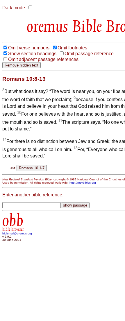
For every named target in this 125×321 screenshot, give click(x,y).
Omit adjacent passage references (43, 59)
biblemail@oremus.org (17, 233)
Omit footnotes (72, 47)
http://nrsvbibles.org (82, 182)
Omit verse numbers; (29, 47)
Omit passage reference (89, 53)
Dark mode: (14, 7)
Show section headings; (33, 53)
